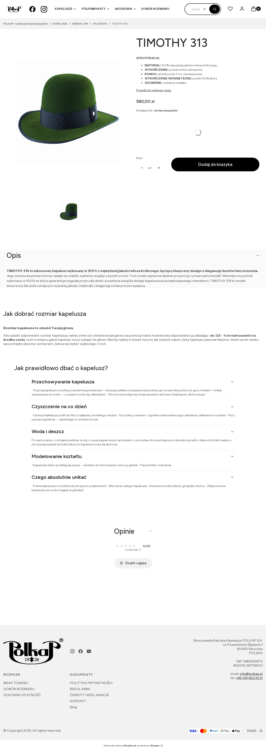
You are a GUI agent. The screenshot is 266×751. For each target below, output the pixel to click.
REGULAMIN (80, 689)
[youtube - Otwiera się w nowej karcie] (88, 651)
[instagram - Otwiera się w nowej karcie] (44, 9)
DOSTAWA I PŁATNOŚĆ (22, 695)
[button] (214, 9)
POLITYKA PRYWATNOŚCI (91, 683)
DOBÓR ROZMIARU (18, 689)
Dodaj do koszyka (215, 164)
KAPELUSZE (60, 23)
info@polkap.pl (251, 674)
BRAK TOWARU (15, 683)
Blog (73, 707)
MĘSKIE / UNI (80, 23)
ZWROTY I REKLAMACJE (89, 695)
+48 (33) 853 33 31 (249, 678)
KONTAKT (78, 701)
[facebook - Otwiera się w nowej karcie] (32, 9)
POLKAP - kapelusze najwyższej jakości (25, 23)
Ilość (139, 158)
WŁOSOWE (100, 23)
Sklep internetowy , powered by (131, 745)
